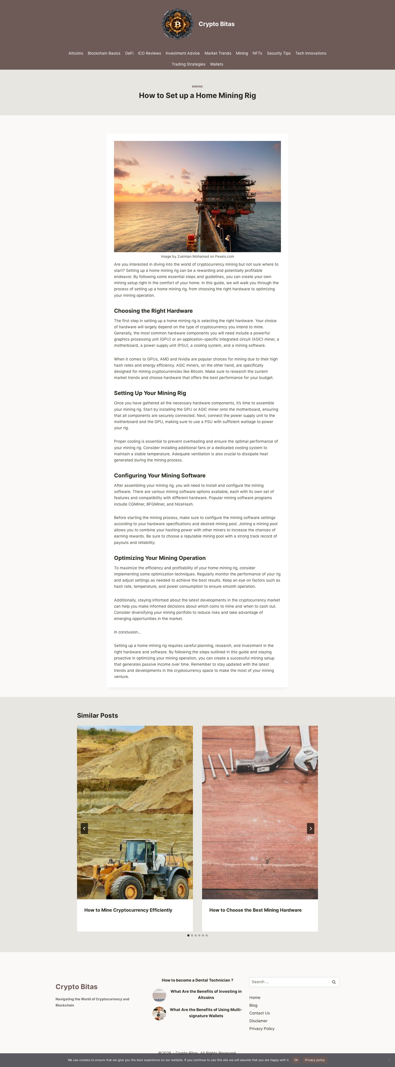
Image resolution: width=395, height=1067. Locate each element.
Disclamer (258, 1021)
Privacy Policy (262, 1028)
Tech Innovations (310, 53)
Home (254, 997)
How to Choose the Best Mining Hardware (255, 910)
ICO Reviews (149, 53)
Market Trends (218, 53)
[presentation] (135, 813)
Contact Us (259, 1013)
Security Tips (279, 53)
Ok (296, 1060)
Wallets (216, 64)
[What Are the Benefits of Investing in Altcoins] (159, 995)
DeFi (129, 53)
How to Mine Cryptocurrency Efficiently (128, 910)
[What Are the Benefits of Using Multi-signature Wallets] (159, 1013)
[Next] (310, 828)
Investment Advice (183, 53)
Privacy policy (315, 1060)
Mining (242, 53)
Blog (253, 1005)
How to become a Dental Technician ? (197, 980)
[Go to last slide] (84, 828)
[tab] (188, 935)
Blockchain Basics (104, 53)
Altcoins (76, 53)
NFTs (257, 53)
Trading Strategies (189, 64)
